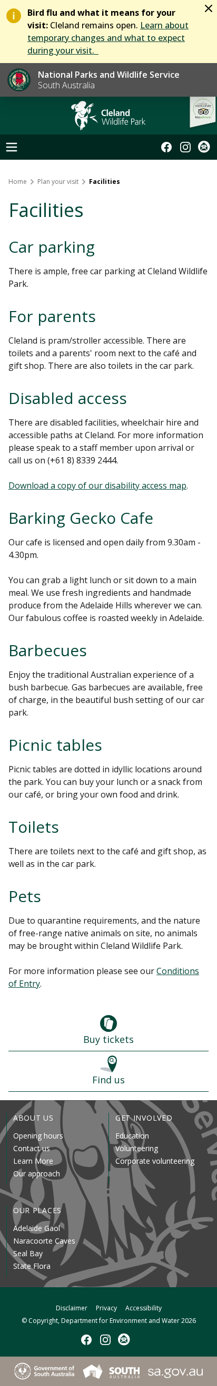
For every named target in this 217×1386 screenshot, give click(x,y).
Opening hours (38, 1136)
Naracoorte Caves (44, 1241)
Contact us (31, 1148)
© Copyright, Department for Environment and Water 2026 (109, 1320)
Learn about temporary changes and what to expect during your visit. (108, 37)
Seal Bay (28, 1253)
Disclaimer (71, 1308)
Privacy (106, 1308)
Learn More (33, 1161)
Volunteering (136, 1148)
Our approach (36, 1173)
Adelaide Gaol (36, 1228)
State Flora (32, 1266)
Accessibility (143, 1308)
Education (132, 1136)
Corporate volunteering (154, 1161)
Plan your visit (57, 182)
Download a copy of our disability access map (97, 485)
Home (17, 182)
